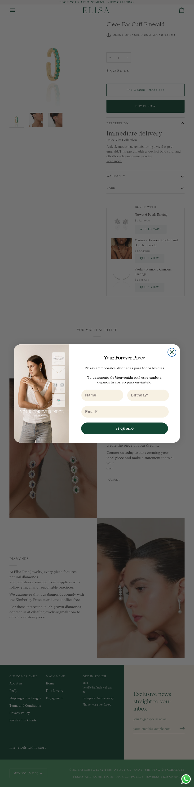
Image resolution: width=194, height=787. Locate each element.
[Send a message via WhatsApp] (186, 779)
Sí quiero (124, 428)
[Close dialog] (172, 352)
